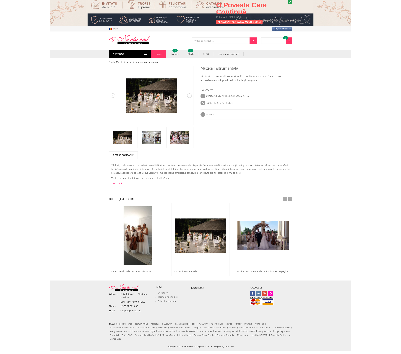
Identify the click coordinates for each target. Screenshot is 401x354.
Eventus (248, 323)
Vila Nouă (155, 323)
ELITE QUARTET (248, 331)
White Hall (259, 323)
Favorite (174, 52)
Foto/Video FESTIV (166, 331)
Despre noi (163, 292)
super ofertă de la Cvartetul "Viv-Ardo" (131, 271)
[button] (114, 28)
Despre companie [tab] (123, 155)
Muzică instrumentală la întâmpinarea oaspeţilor (262, 271)
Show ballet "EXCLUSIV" (121, 335)
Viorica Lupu (115, 338)
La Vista (232, 327)
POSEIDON (167, 323)
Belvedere (162, 327)
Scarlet (229, 323)
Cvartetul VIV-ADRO (187, 331)
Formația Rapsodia (225, 335)
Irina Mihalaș (185, 335)
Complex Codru (200, 327)
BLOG (206, 53)
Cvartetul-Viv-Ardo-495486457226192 (228, 96)
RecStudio (265, 327)
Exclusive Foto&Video (180, 327)
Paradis (238, 323)
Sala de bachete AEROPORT (122, 327)
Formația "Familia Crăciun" (147, 335)
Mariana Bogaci (169, 335)
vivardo (127, 61)
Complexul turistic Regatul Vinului (132, 323)
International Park (146, 327)
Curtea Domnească (281, 327)
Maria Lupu (242, 335)
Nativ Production (218, 327)
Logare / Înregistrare (228, 53)
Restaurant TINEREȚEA (144, 331)
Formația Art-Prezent (281, 335)
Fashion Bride (181, 323)
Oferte (190, 52)
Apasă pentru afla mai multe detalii (239, 21)
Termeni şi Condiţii (168, 296)
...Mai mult (117, 183)
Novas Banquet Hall (248, 327)
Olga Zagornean (282, 331)
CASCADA (203, 323)
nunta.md (114, 61)
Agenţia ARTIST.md (259, 335)
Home (159, 53)
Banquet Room (265, 331)
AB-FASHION (217, 323)
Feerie (193, 323)
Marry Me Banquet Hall (120, 331)
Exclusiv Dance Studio (204, 335)
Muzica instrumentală (185, 271)
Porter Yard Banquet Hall (226, 331)
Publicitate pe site (167, 301)
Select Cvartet (205, 331)
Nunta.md (197, 288)
